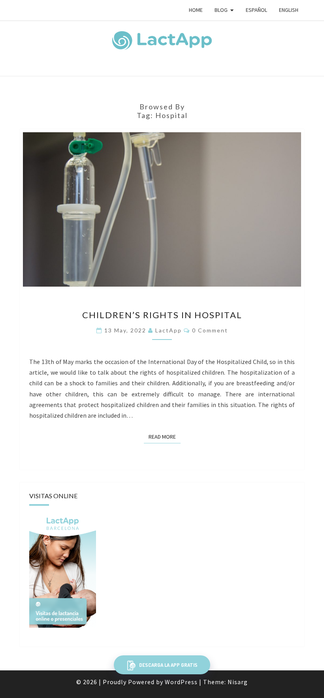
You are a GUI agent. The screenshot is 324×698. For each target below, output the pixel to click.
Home (196, 9)
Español (256, 9)
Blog (221, 9)
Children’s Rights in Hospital (162, 315)
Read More (165, 436)
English (288, 9)
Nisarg (238, 682)
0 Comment (210, 330)
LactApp (168, 330)
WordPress (181, 682)
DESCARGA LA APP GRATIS (168, 665)
